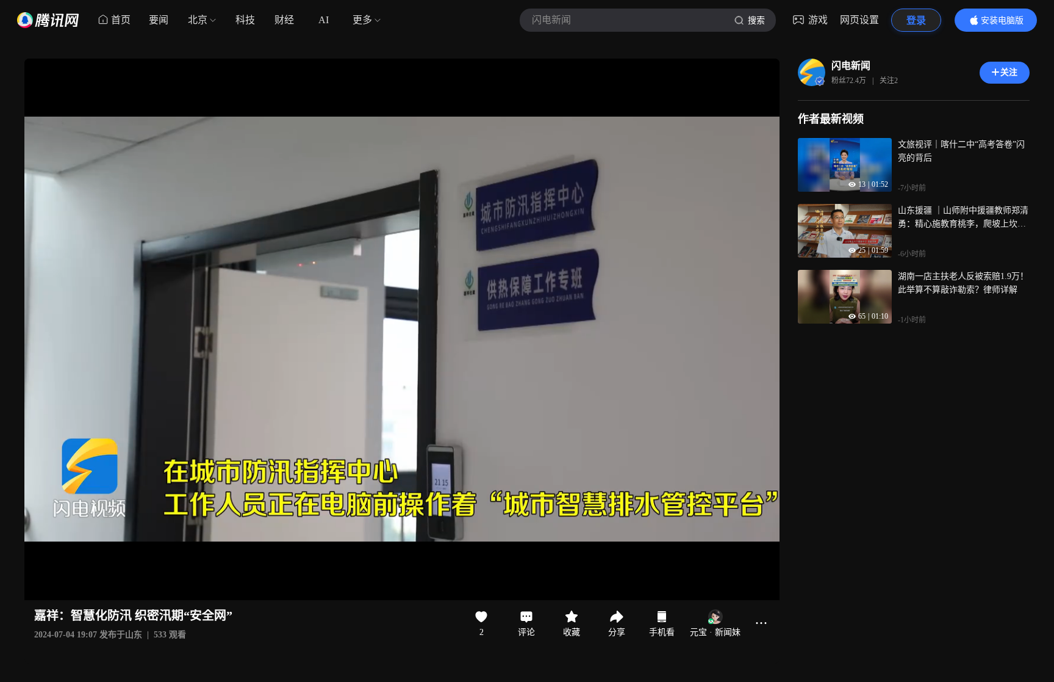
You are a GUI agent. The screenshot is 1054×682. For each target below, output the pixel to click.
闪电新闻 (850, 65)
